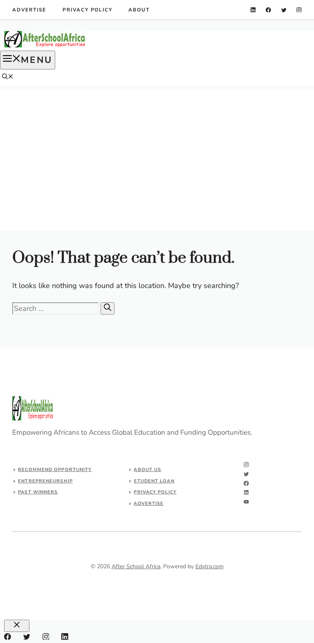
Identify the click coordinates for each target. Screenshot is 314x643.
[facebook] (268, 10)
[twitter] (284, 10)
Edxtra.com (209, 566)
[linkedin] (253, 10)
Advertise (29, 10)
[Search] (107, 308)
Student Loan (154, 481)
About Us (147, 470)
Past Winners (38, 492)
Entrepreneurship (45, 481)
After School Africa (136, 566)
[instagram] (299, 10)
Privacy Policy (87, 10)
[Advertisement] (157, 147)
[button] (8, 77)
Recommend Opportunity (55, 470)
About (138, 10)
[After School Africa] (45, 45)
